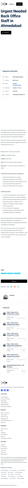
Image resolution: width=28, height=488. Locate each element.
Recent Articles (4, 414)
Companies (3, 432)
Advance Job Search (5, 412)
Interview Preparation (5, 398)
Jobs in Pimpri (3, 472)
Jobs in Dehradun (21, 470)
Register (12, 4)
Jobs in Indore (3, 474)
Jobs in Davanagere (18, 472)
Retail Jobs (3, 422)
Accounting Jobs (4, 418)
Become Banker (4, 454)
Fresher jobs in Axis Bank (6, 438)
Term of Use (3, 450)
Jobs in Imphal (3, 476)
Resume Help (3, 400)
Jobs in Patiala (20, 476)
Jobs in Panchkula (20, 478)
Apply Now (6, 32)
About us (3, 436)
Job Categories (4, 434)
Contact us (3, 452)
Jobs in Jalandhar (13, 470)
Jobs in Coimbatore (11, 476)
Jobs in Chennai (13, 478)
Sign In (19, 4)
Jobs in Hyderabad (4, 478)
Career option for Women (6, 406)
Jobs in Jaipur (10, 472)
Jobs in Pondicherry (4, 470)
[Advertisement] (14, 49)
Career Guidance (4, 397)
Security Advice (4, 448)
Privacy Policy (4, 446)
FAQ (2, 430)
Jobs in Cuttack (11, 474)
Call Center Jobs (4, 416)
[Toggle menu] (10, 4)
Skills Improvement (5, 404)
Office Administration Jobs (6, 420)
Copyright (3, 444)
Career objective (4, 402)
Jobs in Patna (18, 474)
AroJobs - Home (4, 428)
